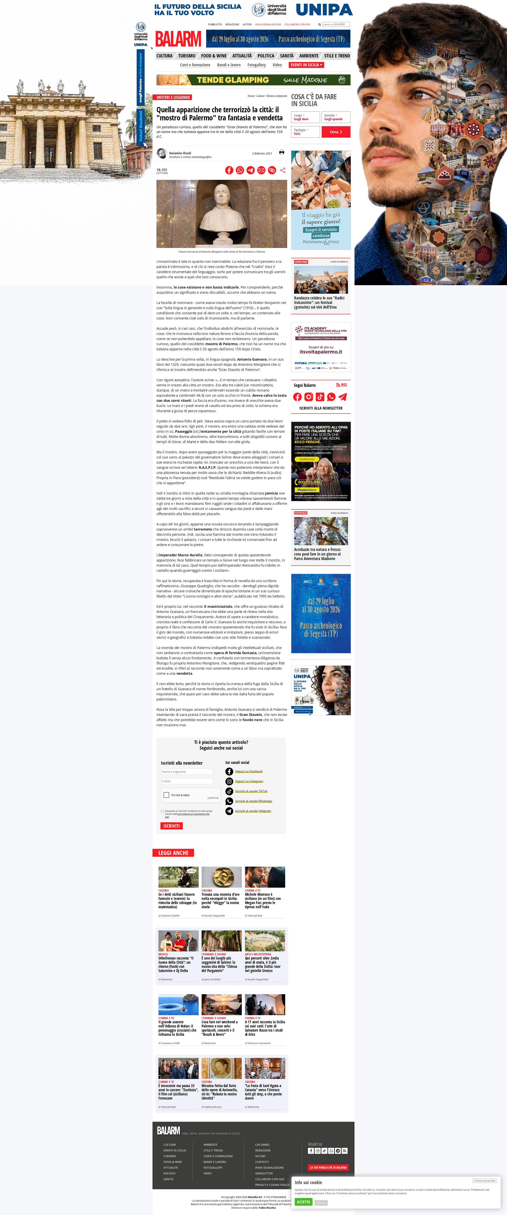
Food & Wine (173, 1162)
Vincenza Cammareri (259, 1043)
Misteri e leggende (277, 95)
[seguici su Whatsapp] (331, 1151)
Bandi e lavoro (229, 65)
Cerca (334, 131)
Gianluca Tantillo (170, 915)
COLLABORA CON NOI (297, 24)
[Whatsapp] (229, 801)
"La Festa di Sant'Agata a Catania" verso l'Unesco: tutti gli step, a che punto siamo (263, 1092)
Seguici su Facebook (249, 771)
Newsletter (264, 1173)
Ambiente (210, 1144)
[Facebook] (229, 771)
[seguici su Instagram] (318, 1151)
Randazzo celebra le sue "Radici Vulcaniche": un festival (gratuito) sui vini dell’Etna (319, 302)
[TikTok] (229, 791)
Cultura (260, 95)
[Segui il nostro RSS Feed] (345, 1151)
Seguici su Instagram (249, 781)
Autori (260, 1156)
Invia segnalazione (269, 1167)
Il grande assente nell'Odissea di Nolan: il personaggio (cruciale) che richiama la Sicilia (177, 1028)
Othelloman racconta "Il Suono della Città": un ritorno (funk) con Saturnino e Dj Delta (175, 964)
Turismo (170, 1156)
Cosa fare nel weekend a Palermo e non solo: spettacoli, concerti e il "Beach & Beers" (219, 1028)
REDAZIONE (232, 24)
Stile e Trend (213, 1150)
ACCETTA (303, 1202)
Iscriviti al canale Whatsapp (253, 801)
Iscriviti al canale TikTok (251, 791)
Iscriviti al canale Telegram (253, 811)
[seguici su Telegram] (338, 1151)
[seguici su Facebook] (311, 1151)
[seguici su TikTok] (324, 1151)
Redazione (166, 979)
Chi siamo (262, 1144)
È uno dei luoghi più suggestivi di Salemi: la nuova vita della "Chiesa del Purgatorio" (219, 964)
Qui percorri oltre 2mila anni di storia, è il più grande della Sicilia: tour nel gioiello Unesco (262, 964)
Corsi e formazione (195, 65)
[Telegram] (229, 811)
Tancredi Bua (255, 915)
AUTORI (247, 24)
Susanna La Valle (170, 1043)
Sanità (168, 1179)
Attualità (171, 1167)
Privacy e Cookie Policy (272, 1185)
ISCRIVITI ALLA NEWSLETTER (320, 408)
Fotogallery (257, 65)
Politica (169, 1173)
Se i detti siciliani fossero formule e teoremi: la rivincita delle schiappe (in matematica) (177, 900)
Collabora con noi (269, 1179)
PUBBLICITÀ (215, 24)
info (358, 1189)
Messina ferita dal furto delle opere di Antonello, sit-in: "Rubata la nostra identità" (219, 1092)
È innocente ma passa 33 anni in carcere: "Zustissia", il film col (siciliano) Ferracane (178, 1092)
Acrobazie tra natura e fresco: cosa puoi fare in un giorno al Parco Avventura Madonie (317, 554)
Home (251, 95)
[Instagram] (229, 781)
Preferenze (321, 1203)
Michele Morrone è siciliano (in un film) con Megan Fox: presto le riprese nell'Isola (263, 900)
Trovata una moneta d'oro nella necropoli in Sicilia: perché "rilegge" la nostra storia (220, 900)
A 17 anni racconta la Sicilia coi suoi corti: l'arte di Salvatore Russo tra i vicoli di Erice (265, 1028)
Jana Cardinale (212, 979)
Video (277, 65)
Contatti (262, 1162)
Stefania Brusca (213, 1107)
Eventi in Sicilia (175, 1150)
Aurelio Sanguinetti (214, 915)
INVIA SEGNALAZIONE (268, 24)
